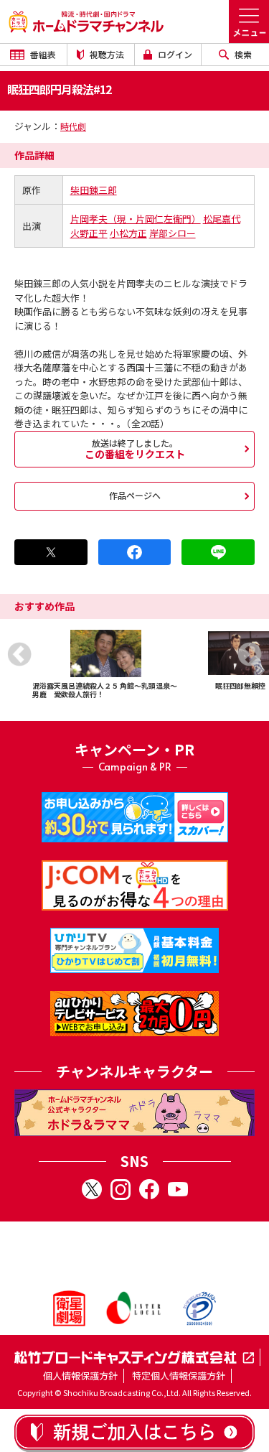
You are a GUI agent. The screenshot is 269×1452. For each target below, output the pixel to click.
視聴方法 (106, 54)
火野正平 (89, 233)
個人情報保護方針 (80, 1375)
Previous (19, 654)
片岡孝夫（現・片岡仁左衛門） (135, 218)
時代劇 (73, 126)
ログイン (174, 54)
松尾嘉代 (221, 218)
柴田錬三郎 (93, 190)
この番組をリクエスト (135, 449)
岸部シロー (172, 233)
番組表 (42, 54)
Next (249, 654)
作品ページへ (135, 495)
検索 (242, 54)
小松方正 (128, 233)
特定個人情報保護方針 (178, 1375)
